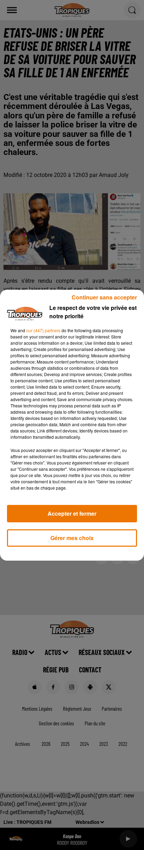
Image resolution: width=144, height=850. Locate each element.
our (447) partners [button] (43, 330)
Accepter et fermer (72, 513)
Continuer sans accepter (104, 297)
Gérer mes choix (72, 538)
